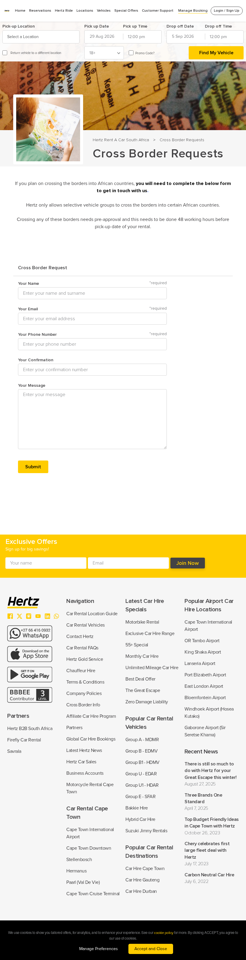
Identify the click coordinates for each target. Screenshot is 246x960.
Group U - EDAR (141, 773)
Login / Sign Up (226, 10)
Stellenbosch (79, 859)
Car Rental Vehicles (85, 625)
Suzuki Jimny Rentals (146, 830)
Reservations (40, 10)
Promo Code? (144, 53)
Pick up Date (96, 26)
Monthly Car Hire (141, 656)
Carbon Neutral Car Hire (209, 875)
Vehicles (104, 10)
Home (20, 10)
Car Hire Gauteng (142, 880)
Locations (84, 10)
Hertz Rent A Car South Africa (121, 139)
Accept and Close (150, 949)
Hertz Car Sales (81, 761)
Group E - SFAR (140, 796)
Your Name (92, 283)
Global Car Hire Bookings (90, 739)
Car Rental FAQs (82, 647)
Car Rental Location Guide (92, 613)
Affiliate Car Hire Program (91, 716)
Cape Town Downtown (88, 848)
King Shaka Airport (202, 652)
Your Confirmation (35, 359)
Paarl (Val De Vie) (83, 882)
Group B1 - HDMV (142, 762)
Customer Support (157, 10)
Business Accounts (85, 773)
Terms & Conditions (85, 682)
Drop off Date (180, 26)
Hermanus (76, 871)
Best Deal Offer (140, 679)
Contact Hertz (80, 636)
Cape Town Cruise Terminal (93, 893)
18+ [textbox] (92, 53)
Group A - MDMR (142, 739)
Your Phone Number (92, 334)
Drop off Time (218, 26)
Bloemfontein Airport (205, 697)
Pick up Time (135, 26)
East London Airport (203, 686)
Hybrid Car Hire (140, 819)
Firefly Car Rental (24, 740)
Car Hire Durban (141, 891)
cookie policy (163, 933)
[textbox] (23, 36)
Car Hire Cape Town (144, 868)
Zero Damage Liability (146, 701)
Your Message (31, 385)
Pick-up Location (18, 26)
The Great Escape (142, 690)
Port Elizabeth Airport (205, 674)
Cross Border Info (83, 704)
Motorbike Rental (142, 622)
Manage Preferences (98, 949)
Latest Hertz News (84, 750)
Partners (74, 727)
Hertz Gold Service (84, 659)
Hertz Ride (64, 10)
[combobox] (41, 36)
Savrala (14, 751)
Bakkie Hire (136, 808)
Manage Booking (193, 10)
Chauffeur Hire (80, 670)
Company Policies (83, 693)
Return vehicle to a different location (35, 53)
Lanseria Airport (199, 663)
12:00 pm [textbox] (136, 37)
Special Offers (126, 10)
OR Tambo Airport (201, 640)
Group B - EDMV (141, 751)
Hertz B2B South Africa (29, 728)
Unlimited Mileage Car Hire (151, 667)
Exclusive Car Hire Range (149, 633)
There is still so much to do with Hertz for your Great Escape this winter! (210, 770)
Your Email (92, 309)
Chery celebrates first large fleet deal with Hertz (207, 850)
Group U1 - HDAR (142, 785)
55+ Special (136, 644)
